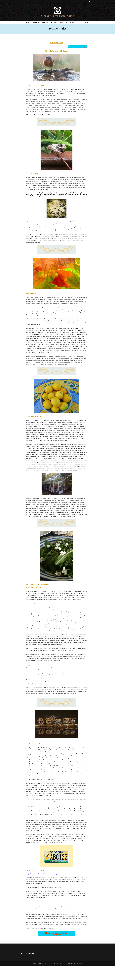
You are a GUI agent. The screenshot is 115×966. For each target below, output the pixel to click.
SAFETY (72, 22)
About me (53, 22)
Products (44, 22)
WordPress (79, 963)
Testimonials (63, 22)
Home (27, 22)
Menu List (35, 22)
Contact (86, 22)
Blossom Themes (67, 963)
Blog (79, 22)
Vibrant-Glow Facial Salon (57, 16)
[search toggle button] (94, 2)
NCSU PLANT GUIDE (67, 650)
